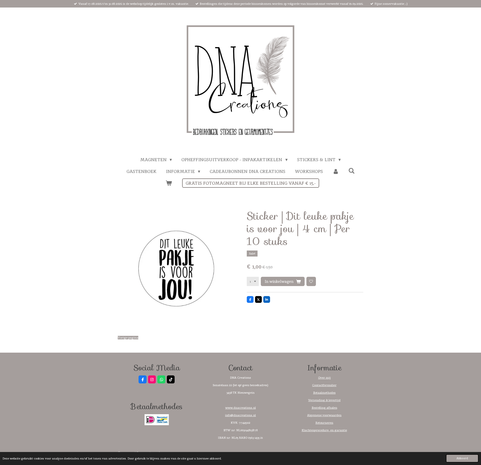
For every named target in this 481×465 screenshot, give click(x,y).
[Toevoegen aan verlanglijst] (311, 281)
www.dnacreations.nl (240, 408)
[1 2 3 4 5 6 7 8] (253, 281)
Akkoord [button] (462, 458)
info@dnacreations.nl (240, 415)
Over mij (324, 378)
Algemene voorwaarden (324, 415)
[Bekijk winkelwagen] (168, 183)
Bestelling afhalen (324, 408)
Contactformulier (324, 385)
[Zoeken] (351, 171)
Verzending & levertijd (324, 400)
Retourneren (324, 423)
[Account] (335, 171)
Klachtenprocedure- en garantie (324, 430)
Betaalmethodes (324, 393)
